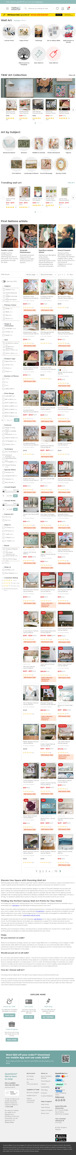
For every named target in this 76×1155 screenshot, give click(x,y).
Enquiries (44, 1093)
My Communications (32, 1083)
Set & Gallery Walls (53, 40)
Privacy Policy (9, 1122)
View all (72, 75)
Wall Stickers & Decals (68, 41)
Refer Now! (39, 2)
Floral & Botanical (53, 153)
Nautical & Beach (9, 153)
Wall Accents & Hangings (24, 63)
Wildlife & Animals (38, 153)
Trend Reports (45, 1081)
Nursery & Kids (61, 173)
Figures (68, 153)
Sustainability (45, 1087)
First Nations (16, 173)
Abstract (24, 153)
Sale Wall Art (53, 63)
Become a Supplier (33, 1092)
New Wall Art (38, 63)
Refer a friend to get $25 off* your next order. (24, 2)
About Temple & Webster (46, 1077)
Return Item (45, 1113)
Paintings (38, 40)
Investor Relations (47, 1096)
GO (16, 420)
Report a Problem (47, 1110)
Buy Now (29, 1017)
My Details (30, 1076)
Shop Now (9, 1015)
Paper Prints (24, 40)
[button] (35, 212)
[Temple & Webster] (16, 8)
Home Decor (17, 20)
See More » (6, 563)
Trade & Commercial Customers (31, 1100)
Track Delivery (45, 1107)
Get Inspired (48, 1017)
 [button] (73, 110)
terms (8, 1063)
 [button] (3, 110)
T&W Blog (44, 1090)
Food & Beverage (46, 173)
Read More (11, 1040)
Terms (7, 1114)
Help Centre (45, 1104)
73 (68, 274)
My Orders (30, 1079)
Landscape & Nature (31, 173)
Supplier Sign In (32, 1095)
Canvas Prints (9, 40)
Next (71, 274)
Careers (43, 1084)
